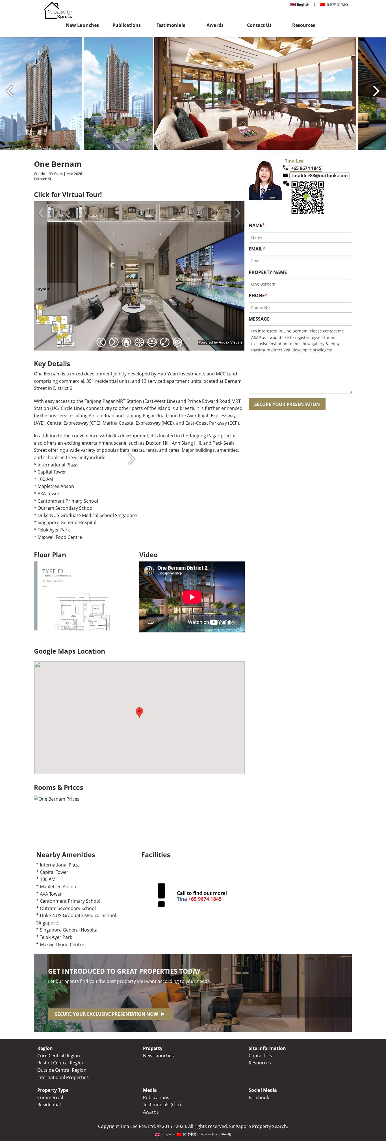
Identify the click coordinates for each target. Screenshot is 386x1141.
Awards (215, 25)
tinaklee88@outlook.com (319, 175)
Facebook (259, 1097)
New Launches (82, 25)
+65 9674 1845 (306, 168)
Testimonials (171, 25)
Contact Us (259, 25)
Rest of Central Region (60, 1063)
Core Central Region (58, 1056)
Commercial (50, 1097)
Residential (49, 1104)
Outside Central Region (61, 1070)
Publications (126, 25)
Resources (303, 25)
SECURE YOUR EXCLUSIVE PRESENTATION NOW (106, 1014)
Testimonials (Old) (162, 1104)
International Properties (63, 1077)
